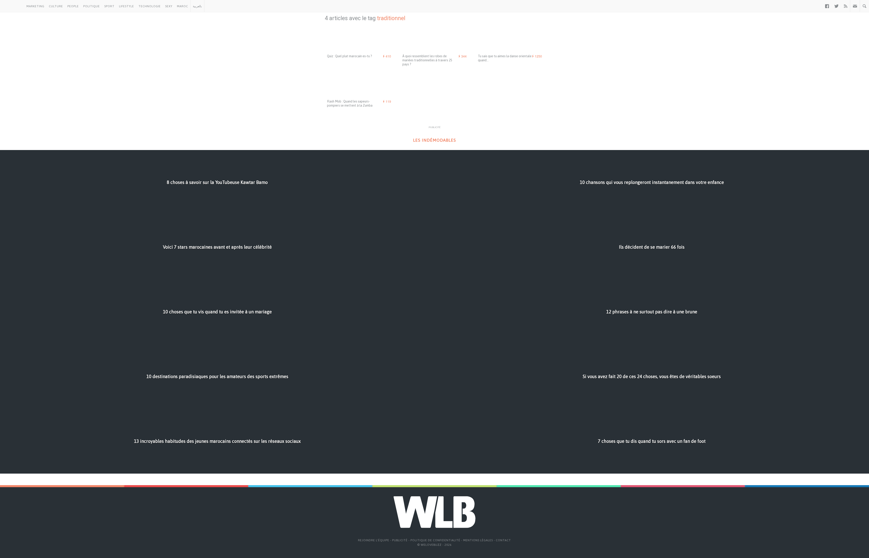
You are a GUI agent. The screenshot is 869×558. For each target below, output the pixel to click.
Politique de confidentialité (435, 540)
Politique (91, 6)
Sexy (168, 6)
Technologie (149, 6)
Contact (503, 540)
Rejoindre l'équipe (373, 540)
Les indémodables (434, 140)
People (73, 6)
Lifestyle (126, 6)
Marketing (35, 6)
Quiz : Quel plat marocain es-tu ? (349, 56)
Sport (109, 6)
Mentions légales (478, 540)
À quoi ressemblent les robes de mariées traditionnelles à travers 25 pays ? (427, 60)
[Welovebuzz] (12, 6)
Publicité (400, 540)
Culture (56, 6)
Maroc (182, 6)
